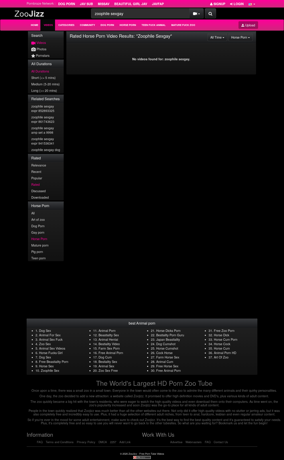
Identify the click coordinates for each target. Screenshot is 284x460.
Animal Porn (107, 330)
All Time (218, 37)
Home (34, 25)
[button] (251, 3)
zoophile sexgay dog (45, 149)
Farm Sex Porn (109, 348)
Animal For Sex (50, 335)
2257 (113, 442)
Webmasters (193, 442)
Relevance (38, 165)
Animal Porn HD (225, 352)
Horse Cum (222, 348)
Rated (35, 184)
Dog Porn (66, 4)
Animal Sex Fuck (51, 339)
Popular (36, 178)
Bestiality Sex (108, 361)
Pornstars (42, 55)
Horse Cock (222, 344)
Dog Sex (45, 330)
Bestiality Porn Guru (170, 335)
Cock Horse (164, 352)
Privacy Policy (86, 442)
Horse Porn (128, 25)
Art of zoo (38, 219)
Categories (66, 25)
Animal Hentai (108, 339)
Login (238, 4)
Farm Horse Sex (167, 357)
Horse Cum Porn (225, 339)
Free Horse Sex (167, 366)
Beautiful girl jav (130, 4)
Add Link (125, 442)
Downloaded (40, 197)
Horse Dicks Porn (168, 330)
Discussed (38, 191)
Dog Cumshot (166, 344)
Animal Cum (164, 361)
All (33, 213)
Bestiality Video (109, 344)
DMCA (103, 442)
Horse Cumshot (167, 348)
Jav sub (86, 4)
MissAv (103, 4)
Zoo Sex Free (108, 370)
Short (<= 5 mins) (43, 77)
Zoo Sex (45, 344)
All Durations (40, 71)
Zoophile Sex (50, 370)
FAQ (40, 442)
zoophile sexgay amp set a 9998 (42, 130)
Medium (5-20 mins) (45, 84)
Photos (41, 49)
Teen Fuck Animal (154, 25)
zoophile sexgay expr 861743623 (42, 119)
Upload (249, 25)
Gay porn (37, 232)
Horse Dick (221, 335)
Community (87, 25)
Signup (219, 4)
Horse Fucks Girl (51, 352)
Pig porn (37, 251)
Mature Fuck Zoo (183, 25)
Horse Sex (46, 366)
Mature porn (40, 245)
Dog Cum (105, 357)
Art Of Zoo (221, 357)
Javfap (158, 4)
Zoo (29, 13)
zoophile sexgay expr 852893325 (42, 108)
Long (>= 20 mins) (44, 90)
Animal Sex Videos (52, 348)
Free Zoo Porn (224, 330)
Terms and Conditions (60, 442)
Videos (48, 25)
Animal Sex (106, 366)
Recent (36, 171)
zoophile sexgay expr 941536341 (42, 141)
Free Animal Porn (111, 352)
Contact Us (221, 442)
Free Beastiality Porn (53, 361)
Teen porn (38, 258)
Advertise (176, 442)
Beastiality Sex (109, 335)
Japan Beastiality (168, 339)
